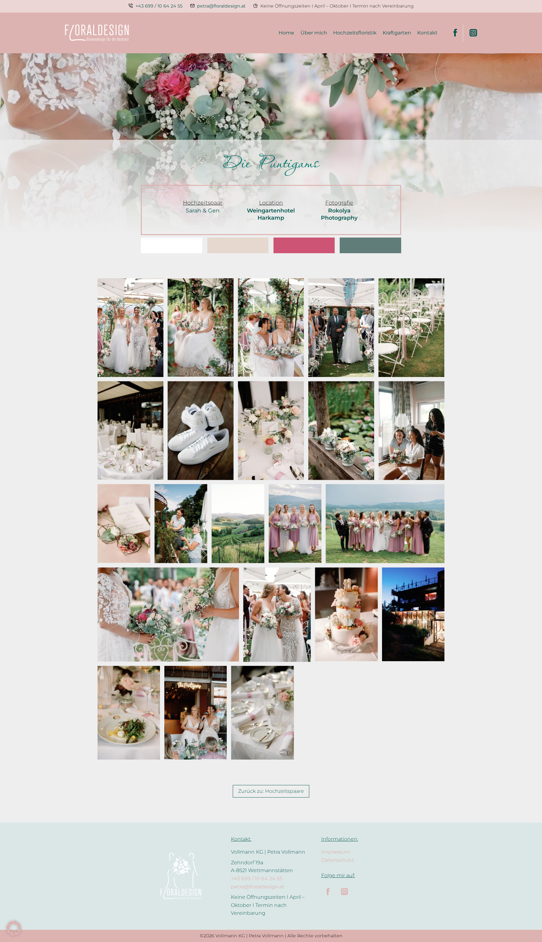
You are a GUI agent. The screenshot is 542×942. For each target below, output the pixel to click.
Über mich (313, 33)
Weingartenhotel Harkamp (271, 214)
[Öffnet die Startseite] (97, 33)
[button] (14, 928)
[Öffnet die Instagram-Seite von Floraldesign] (470, 33)
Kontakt (427, 33)
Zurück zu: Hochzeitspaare (271, 791)
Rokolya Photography (339, 214)
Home (286, 33)
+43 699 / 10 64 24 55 (159, 6)
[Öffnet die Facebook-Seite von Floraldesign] (455, 33)
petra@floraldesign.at (221, 6)
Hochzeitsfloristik (355, 33)
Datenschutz (337, 860)
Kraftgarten (397, 33)
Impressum (335, 852)
